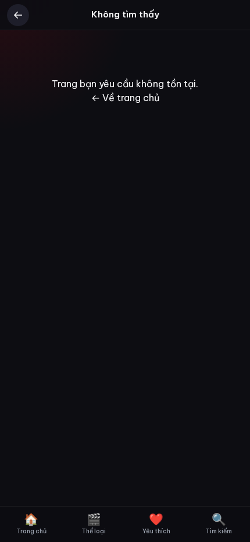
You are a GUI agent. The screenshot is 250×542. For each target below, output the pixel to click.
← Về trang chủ (125, 98)
